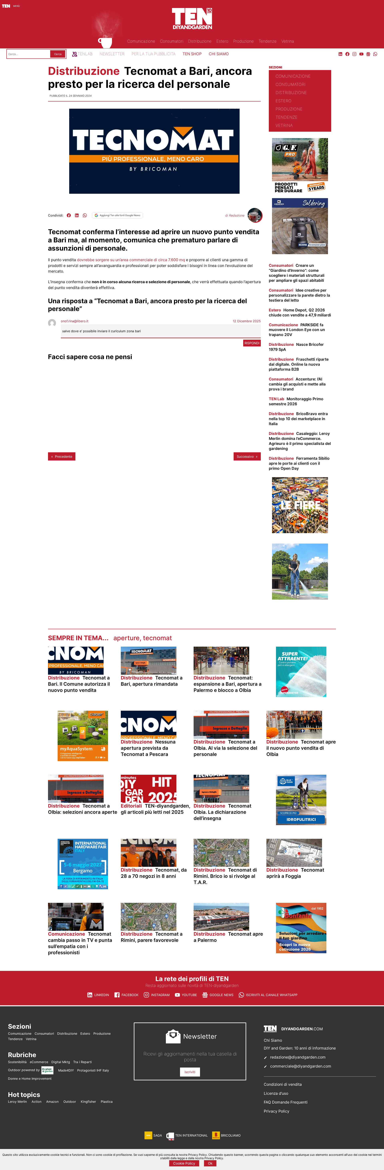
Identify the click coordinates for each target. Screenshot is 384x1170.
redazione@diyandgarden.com (298, 1057)
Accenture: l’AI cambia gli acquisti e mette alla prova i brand (297, 384)
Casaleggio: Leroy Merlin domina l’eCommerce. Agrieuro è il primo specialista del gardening (300, 441)
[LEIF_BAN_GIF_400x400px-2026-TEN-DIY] (301, 696)
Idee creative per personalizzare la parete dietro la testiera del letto (299, 295)
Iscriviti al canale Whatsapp (271, 995)
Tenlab (85, 53)
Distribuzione (85, 70)
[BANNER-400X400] (301, 952)
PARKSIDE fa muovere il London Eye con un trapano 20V (297, 329)
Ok (210, 1163)
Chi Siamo (273, 1040)
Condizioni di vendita (283, 1084)
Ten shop (192, 53)
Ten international (191, 1135)
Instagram (160, 995)
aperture (126, 638)
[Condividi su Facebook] (68, 215)
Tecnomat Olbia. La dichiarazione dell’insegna (222, 812)
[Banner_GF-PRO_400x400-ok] (300, 193)
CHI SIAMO (219, 53)
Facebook (130, 995)
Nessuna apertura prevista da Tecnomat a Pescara (148, 748)
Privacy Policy (276, 1111)
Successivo (245, 457)
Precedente (63, 457)
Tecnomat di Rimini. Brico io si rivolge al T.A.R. (225, 876)
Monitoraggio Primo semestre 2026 (296, 401)
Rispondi (252, 343)
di (234, 215)
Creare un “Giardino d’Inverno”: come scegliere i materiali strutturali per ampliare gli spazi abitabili (296, 273)
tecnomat (157, 638)
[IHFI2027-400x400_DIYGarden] (83, 888)
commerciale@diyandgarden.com (300, 1066)
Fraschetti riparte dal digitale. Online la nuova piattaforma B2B (299, 364)
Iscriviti (190, 1072)
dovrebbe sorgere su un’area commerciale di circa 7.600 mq (131, 259)
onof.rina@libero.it (74, 321)
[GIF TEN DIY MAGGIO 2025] (301, 824)
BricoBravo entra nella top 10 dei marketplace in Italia (298, 418)
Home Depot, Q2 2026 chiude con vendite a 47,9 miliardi (300, 312)
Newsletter (112, 53)
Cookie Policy (184, 1163)
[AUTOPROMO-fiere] (300, 532)
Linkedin (101, 995)
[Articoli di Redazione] (255, 221)
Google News (221, 995)
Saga (157, 1135)
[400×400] (300, 598)
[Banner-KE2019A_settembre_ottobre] (300, 253)
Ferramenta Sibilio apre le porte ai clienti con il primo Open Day (299, 463)
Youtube (189, 995)
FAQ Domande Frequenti (286, 1102)
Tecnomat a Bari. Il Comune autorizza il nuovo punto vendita (79, 684)
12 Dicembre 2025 (247, 321)
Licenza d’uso (276, 1093)
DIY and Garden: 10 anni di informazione (300, 1048)
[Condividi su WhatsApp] (84, 215)
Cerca (57, 54)
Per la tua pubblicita (153, 53)
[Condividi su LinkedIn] (76, 215)
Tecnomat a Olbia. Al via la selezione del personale (225, 748)
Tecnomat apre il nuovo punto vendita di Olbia (301, 748)
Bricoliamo (231, 1135)
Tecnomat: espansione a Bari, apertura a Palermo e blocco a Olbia (228, 684)
